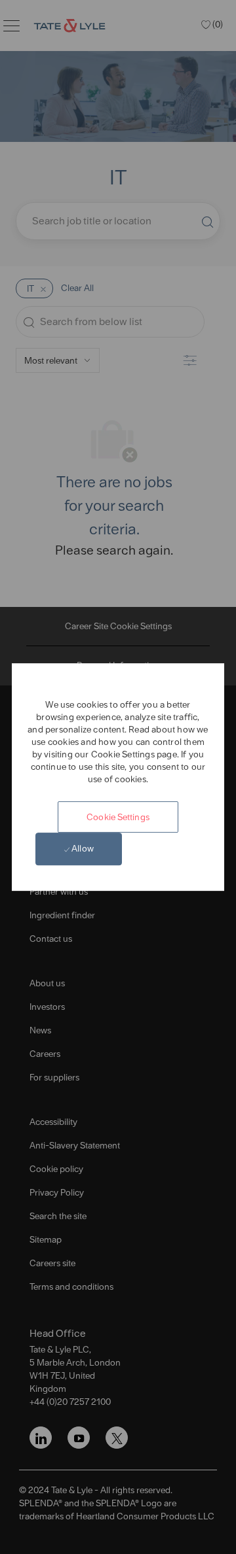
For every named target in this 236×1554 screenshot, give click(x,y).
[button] (118, 817)
